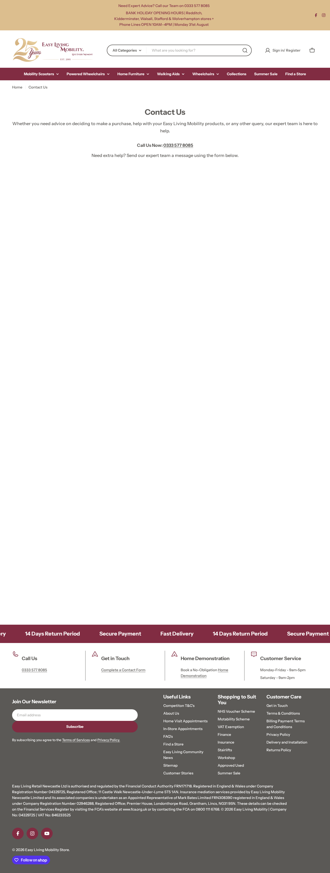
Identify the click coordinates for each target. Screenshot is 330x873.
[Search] (245, 50)
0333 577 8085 (34, 670)
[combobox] (179, 50)
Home (17, 87)
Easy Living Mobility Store (47, 849)
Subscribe (75, 726)
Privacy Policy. (108, 740)
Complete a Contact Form (123, 670)
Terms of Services (76, 740)
